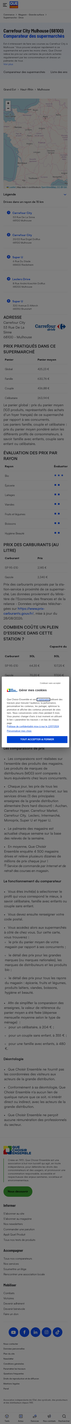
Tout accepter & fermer (37, 739)
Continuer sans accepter (50, 683)
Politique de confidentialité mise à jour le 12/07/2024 (33, 726)
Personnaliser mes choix (19, 731)
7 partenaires (43, 699)
